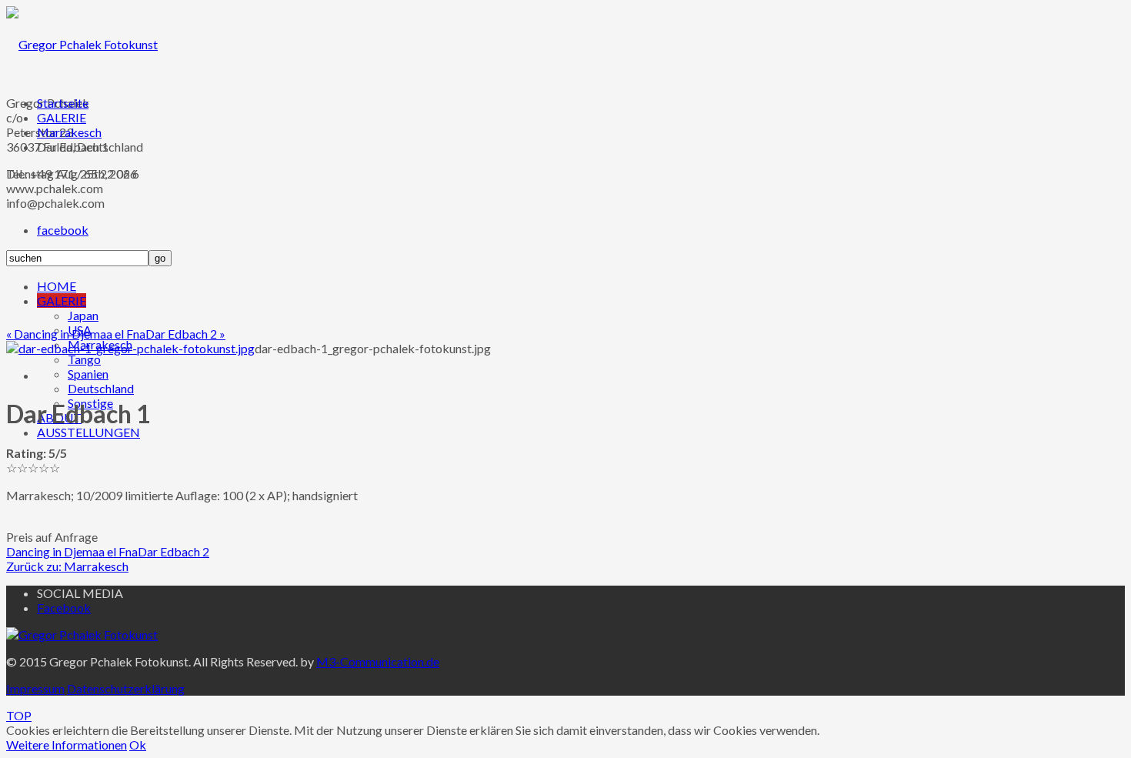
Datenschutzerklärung (126, 688)
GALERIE (61, 300)
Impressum (35, 688)
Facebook (64, 607)
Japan (83, 315)
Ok (137, 744)
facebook (62, 229)
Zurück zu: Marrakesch (67, 566)
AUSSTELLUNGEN (88, 432)
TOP (19, 715)
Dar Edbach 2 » (185, 333)
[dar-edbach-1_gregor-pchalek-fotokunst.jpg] (130, 348)
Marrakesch (69, 132)
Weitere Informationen (66, 744)
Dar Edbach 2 (173, 551)
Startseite (62, 102)
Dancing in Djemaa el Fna (72, 551)
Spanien (88, 373)
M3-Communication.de (377, 661)
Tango (84, 359)
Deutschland (101, 388)
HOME (56, 286)
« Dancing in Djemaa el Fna (75, 333)
